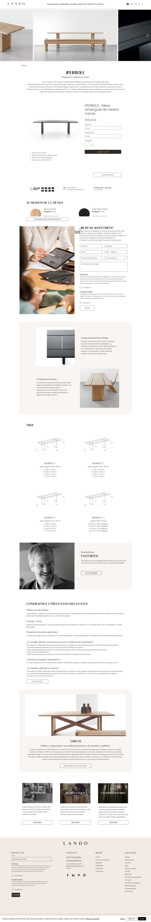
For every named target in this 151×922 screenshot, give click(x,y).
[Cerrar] (148, 918)
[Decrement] (86, 144)
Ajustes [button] (122, 919)
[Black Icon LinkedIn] (73, 877)
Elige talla (88, 124)
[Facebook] (67, 877)
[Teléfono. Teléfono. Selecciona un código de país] (108, 254)
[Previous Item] (3, 35)
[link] (136, 4)
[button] (82, 4)
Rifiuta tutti (131, 919)
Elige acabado (90, 132)
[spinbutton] (89, 144)
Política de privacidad (92, 919)
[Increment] (92, 144)
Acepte (142, 919)
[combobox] (103, 128)
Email (14, 857)
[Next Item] (147, 35)
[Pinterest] (78, 877)
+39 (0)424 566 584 (73, 859)
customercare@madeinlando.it (38, 654)
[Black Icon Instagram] (84, 877)
